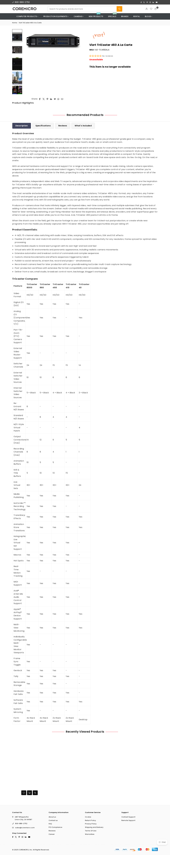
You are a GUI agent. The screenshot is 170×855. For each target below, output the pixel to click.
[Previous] (27, 62)
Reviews (62, 125)
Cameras (78, 16)
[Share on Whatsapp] (58, 99)
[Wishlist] (151, 9)
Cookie (88, 817)
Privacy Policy (90, 824)
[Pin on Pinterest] (47, 99)
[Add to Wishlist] (23, 792)
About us (52, 817)
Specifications (43, 125)
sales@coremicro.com (25, 827)
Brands (124, 16)
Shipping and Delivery (94, 827)
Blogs (148, 16)
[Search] (119, 9)
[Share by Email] (62, 99)
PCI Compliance (55, 827)
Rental (136, 16)
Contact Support (128, 817)
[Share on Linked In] (51, 99)
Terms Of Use (90, 831)
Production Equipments (55, 16)
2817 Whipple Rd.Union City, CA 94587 (23, 818)
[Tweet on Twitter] (44, 99)
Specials (112, 15)
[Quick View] (35, 792)
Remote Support (128, 820)
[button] (155, 9)
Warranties (89, 834)
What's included (83, 125)
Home (14, 23)
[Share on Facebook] (40, 99)
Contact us (53, 820)
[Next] (80, 62)
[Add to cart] (29, 792)
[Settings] (146, 9)
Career (52, 834)
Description (21, 125)
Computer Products (26, 16)
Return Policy (90, 820)
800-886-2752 (22, 2)
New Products (96, 15)
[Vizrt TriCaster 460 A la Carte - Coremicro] (17, 35)
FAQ (50, 824)
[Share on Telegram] (55, 99)
